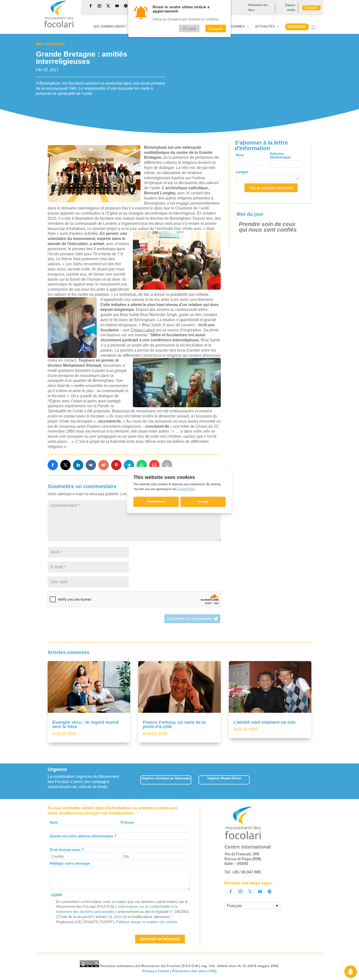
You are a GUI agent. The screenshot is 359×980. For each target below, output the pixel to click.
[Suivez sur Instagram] (99, 5)
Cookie (163, 971)
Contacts (311, 8)
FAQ (213, 971)
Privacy (148, 971)
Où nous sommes (230, 26)
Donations (297, 27)
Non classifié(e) (50, 44)
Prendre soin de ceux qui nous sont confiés (268, 227)
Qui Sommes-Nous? (110, 26)
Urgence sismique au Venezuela (166, 778)
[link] (53, 465)
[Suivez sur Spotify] (125, 5)
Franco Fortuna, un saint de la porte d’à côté (174, 724)
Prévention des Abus (258, 7)
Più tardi (189, 28)
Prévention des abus (189, 971)
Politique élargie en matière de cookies (146, 922)
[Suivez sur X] (108, 5)
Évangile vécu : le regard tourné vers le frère (85, 724)
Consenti (216, 28)
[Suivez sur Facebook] (90, 5)
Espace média (290, 7)
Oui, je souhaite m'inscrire (271, 188)
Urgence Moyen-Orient (224, 778)
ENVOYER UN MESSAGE (160, 939)
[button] (311, 781)
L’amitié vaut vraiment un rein (264, 722)
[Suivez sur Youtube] (117, 5)
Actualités (265, 26)
